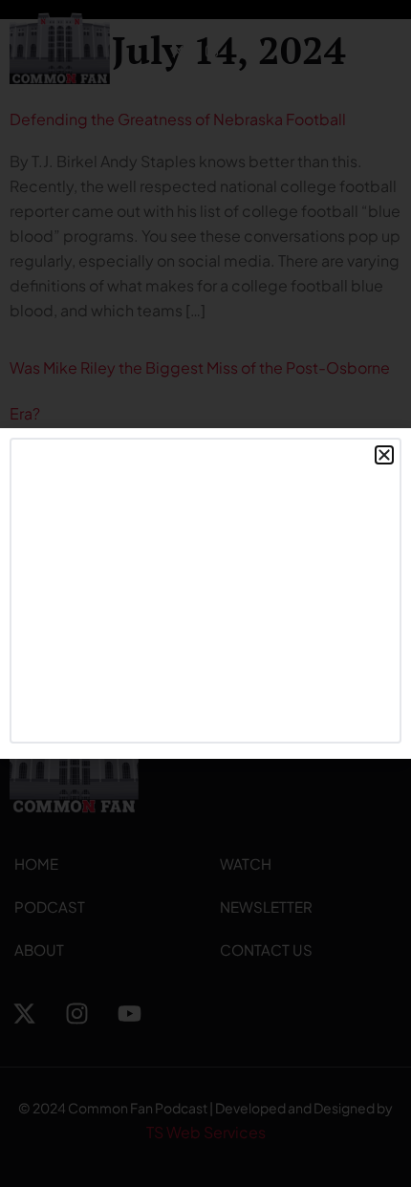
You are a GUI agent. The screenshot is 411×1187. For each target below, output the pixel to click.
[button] (384, 455)
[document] (205, 593)
